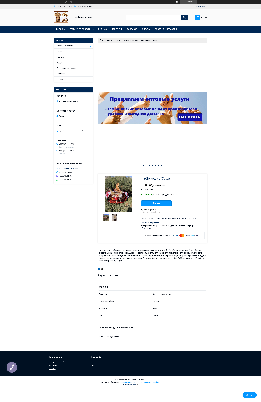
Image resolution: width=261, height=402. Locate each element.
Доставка (132, 29)
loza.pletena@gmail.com (69, 168)
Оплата (146, 29)
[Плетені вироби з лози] (61, 22)
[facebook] (99, 269)
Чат (251, 395)
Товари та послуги (80, 29)
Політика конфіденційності (150, 382)
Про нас (102, 29)
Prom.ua (143, 380)
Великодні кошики (130, 40)
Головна (60, 29)
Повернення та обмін (166, 29)
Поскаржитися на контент (129, 382)
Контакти (117, 29)
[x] (102, 269)
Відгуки (60, 62)
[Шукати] (184, 17)
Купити (156, 203)
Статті (59, 51)
